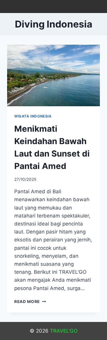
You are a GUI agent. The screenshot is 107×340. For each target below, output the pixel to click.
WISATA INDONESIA (33, 116)
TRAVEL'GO (64, 331)
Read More (30, 301)
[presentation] (53, 75)
